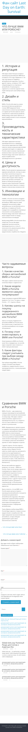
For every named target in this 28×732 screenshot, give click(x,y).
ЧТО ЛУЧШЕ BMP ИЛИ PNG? (11, 527)
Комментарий (5, 548)
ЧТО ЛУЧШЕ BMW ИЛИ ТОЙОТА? (15, 534)
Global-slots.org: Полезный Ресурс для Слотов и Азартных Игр (13, 645)
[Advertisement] (14, 49)
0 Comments (17, 32)
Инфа (4, 23)
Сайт (2, 587)
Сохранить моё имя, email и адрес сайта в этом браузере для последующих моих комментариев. (13, 596)
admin (11, 32)
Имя (2, 571)
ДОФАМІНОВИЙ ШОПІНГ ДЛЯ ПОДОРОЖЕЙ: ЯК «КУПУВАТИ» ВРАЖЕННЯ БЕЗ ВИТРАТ (14, 663)
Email (3, 579)
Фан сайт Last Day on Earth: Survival (14, 7)
